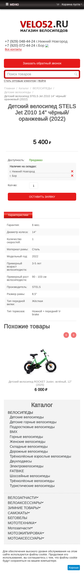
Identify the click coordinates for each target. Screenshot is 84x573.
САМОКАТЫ (18, 513)
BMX (13, 432)
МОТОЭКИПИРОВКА (25, 533)
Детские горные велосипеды (33, 422)
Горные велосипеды (26, 437)
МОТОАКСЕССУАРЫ (25, 538)
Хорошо (74, 567)
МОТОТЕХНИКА (21, 523)
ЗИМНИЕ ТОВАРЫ (23, 508)
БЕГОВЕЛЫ (17, 518)
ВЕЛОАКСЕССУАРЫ (24, 503)
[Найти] (76, 74)
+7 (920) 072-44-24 (20, 45)
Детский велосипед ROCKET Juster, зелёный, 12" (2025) (40, 383)
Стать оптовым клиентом (20, 80)
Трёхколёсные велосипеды (32, 481)
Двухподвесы (21, 461)
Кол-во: (12, 185)
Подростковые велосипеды (32, 427)
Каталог (24, 88)
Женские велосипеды (27, 442)
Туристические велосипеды (32, 486)
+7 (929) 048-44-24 (20, 41)
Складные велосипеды (29, 446)
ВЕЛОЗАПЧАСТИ (22, 498)
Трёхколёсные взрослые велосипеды (40, 456)
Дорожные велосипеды (29, 451)
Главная (9, 88)
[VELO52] (44, 26)
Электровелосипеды (26, 466)
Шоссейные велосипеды (30, 476)
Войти (42, 80)
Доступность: (16, 160)
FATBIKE (17, 471)
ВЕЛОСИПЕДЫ (42, 88)
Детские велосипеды (17, 92)
